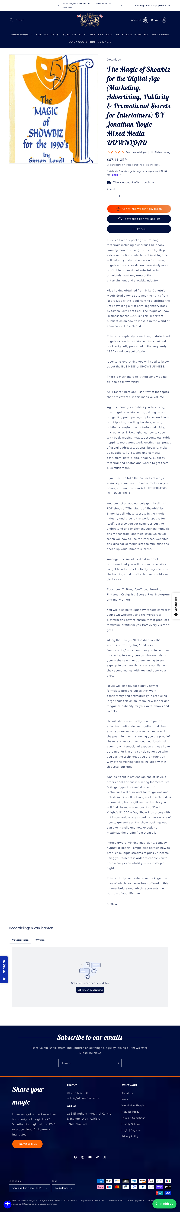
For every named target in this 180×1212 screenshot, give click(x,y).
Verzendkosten (115, 164)
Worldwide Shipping (133, 1105)
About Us (127, 1093)
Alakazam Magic (26, 1200)
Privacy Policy (129, 1136)
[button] (13, 20)
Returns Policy (130, 1111)
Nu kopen (139, 229)
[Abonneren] (117, 1063)
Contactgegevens (135, 1200)
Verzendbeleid (116, 1200)
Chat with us (164, 1203)
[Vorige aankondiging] (59, 5)
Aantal (111, 189)
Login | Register (131, 1130)
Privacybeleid (71, 1200)
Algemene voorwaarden (93, 1200)
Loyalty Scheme (131, 1124)
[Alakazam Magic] (90, 20)
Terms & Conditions (133, 1117)
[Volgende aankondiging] (121, 5)
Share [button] (114, 904)
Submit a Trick (27, 1144)
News (124, 1099)
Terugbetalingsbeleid (49, 1200)
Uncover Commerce (47, 1204)
